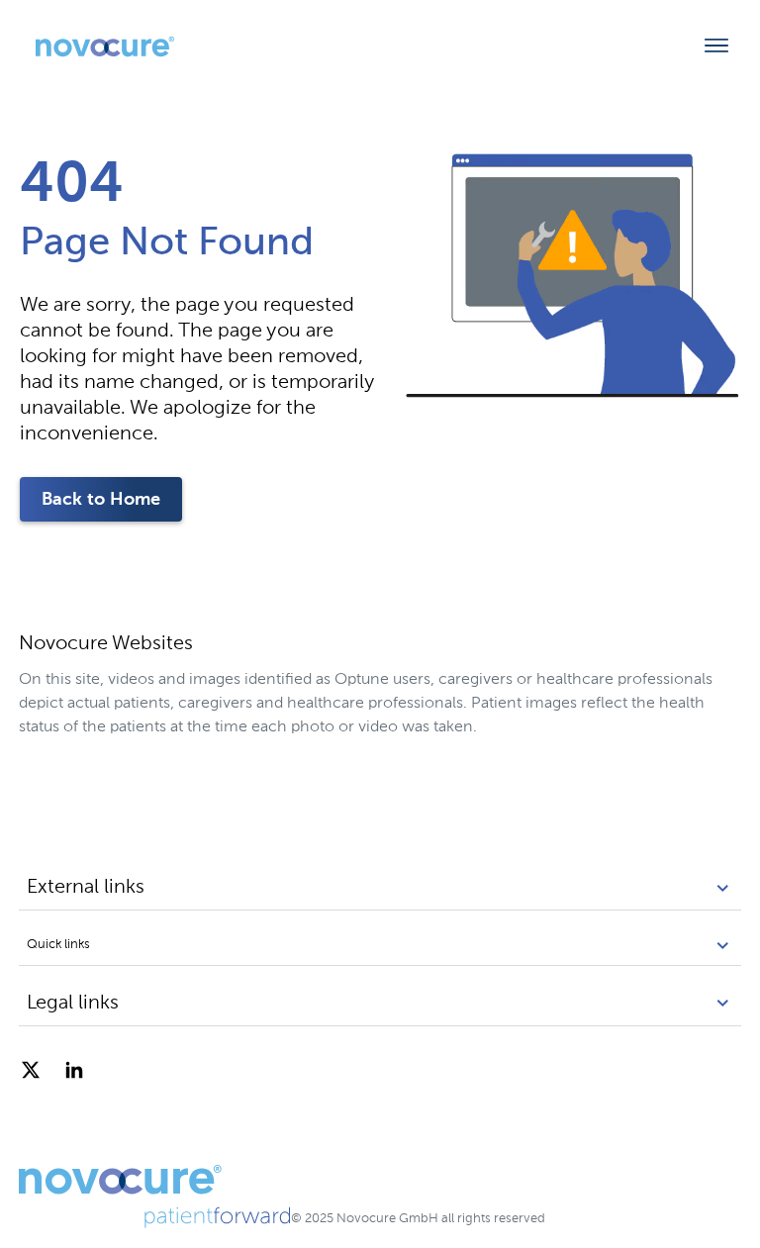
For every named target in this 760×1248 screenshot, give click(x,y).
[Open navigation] (716, 46)
